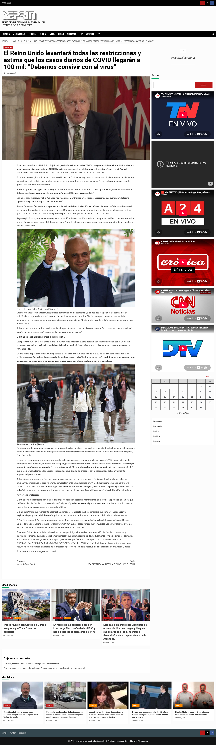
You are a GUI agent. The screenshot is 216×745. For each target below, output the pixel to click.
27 (165, 407)
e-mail (4, 733)
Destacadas (19, 33)
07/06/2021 (10, 73)
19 (156, 402)
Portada (6, 33)
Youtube (90, 33)
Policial (42, 33)
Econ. (52, 33)
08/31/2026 (10, 635)
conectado (30, 663)
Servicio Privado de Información (23, 22)
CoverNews (130, 741)
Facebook (22, 733)
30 (192, 407)
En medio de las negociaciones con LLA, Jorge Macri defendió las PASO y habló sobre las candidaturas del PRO (74, 628)
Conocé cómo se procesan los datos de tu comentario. (63, 668)
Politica (32, 33)
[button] (212, 34)
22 (183, 402)
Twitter (12, 733)
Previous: (26, 562)
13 (165, 397)
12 (156, 397)
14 (174, 397)
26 (156, 407)
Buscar (155, 75)
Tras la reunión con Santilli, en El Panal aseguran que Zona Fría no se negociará (25, 628)
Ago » (186, 413)
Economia (118, 618)
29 (183, 407)
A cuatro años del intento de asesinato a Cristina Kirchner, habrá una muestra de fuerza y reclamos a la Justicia (106, 714)
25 (210, 402)
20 (165, 402)
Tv (98, 33)
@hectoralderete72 (183, 57)
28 (174, 407)
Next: (111, 562)
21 (174, 402)
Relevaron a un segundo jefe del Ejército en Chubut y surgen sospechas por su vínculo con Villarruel (150, 714)
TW (81, 33)
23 (192, 402)
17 (201, 397)
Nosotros (71, 33)
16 (192, 397)
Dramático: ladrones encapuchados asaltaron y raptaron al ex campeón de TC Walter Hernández (21, 714)
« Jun (179, 413)
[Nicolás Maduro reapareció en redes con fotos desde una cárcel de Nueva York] (193, 695)
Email (61, 33)
